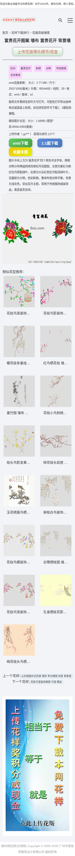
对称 (48, 68)
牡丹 (12, 68)
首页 (5, 32)
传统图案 (61, 68)
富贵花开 (26, 68)
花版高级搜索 (41, 32)
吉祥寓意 (15, 75)
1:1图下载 (49, 143)
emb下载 (20, 143)
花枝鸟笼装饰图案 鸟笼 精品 (46, 682)
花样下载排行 (20, 32)
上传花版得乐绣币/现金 (37, 52)
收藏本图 (20, 152)
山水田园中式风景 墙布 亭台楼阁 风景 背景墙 (46, 676)
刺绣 (38, 68)
